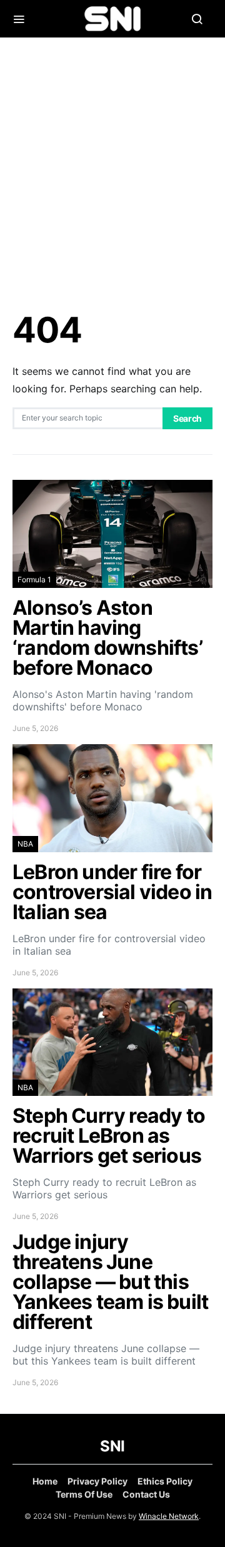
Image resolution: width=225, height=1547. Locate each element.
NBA (25, 843)
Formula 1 (34, 579)
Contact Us (146, 1494)
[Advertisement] (112, 174)
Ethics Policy (165, 1481)
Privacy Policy (98, 1481)
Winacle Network (169, 1516)
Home (45, 1481)
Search (187, 418)
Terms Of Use (84, 1494)
